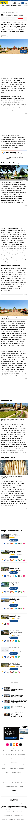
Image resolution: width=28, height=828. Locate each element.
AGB (7, 764)
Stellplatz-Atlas (21, 754)
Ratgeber (19, 5)
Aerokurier (4, 811)
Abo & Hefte (3, 782)
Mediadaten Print (18, 793)
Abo (10, 0)
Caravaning (5, 750)
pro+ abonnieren (6, 754)
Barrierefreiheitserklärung (15, 768)
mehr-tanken (20, 815)
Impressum (23, 768)
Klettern (15, 815)
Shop (16, 750)
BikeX (18, 811)
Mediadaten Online (10, 793)
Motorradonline (12, 819)
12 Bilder (24, 51)
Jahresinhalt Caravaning (18, 786)
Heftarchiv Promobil (12, 782)
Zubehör (3, 5)
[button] (14, 46)
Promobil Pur (13, 754)
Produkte (16, 0)
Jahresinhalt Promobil (9, 786)
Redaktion (19, 772)
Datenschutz (22, 764)
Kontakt (3, 764)
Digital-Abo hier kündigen (11, 772)
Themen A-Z (5, 758)
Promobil (23, 819)
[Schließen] (25, 152)
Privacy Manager (5, 768)
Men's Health (4, 819)
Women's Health (18, 822)
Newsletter (11, 750)
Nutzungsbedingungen (14, 764)
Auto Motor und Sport (11, 811)
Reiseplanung (13, 5)
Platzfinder (7, 5)
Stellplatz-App (21, 750)
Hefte (13, 0)
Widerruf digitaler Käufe (14, 775)
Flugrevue (10, 815)
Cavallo (5, 815)
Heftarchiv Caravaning (21, 782)
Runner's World (10, 822)
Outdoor (18, 819)
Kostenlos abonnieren (11, 737)
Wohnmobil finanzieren (20, 758)
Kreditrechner (12, 758)
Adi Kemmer (3, 35)
